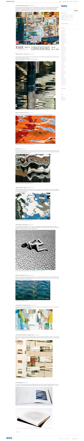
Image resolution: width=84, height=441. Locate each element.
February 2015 (63, 66)
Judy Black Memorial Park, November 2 (67, 15)
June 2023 (62, 31)
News (68, 1)
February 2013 (63, 78)
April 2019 (62, 44)
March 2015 (63, 65)
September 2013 (63, 72)
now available (56, 385)
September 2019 (63, 42)
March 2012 (63, 82)
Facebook (62, 6)
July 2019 (62, 43)
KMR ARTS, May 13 (64, 18)
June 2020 (62, 37)
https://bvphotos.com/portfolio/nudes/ (38, 270)
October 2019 (63, 41)
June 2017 (62, 52)
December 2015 (63, 59)
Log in (62, 96)
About (72, 1)
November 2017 (63, 48)
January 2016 (63, 58)
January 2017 (63, 53)
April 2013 (62, 76)
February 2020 (63, 38)
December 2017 (63, 47)
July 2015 (62, 61)
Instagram (66, 6)
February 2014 (63, 71)
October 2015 (63, 60)
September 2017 (63, 50)
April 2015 (62, 64)
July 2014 (62, 67)
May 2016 (62, 55)
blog (62, 90)
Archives (64, 1)
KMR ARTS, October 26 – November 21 (67, 16)
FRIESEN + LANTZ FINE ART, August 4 (67, 17)
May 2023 (62, 32)
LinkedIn (64, 6)
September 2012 (63, 81)
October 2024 (63, 30)
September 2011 (63, 84)
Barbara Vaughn (10, 1)
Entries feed (63, 97)
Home (60, 1)
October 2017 (63, 49)
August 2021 (63, 36)
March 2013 (63, 77)
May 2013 (62, 75)
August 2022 (63, 35)
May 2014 (62, 70)
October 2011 (63, 83)
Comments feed (63, 98)
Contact (76, 1)
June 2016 (62, 54)
